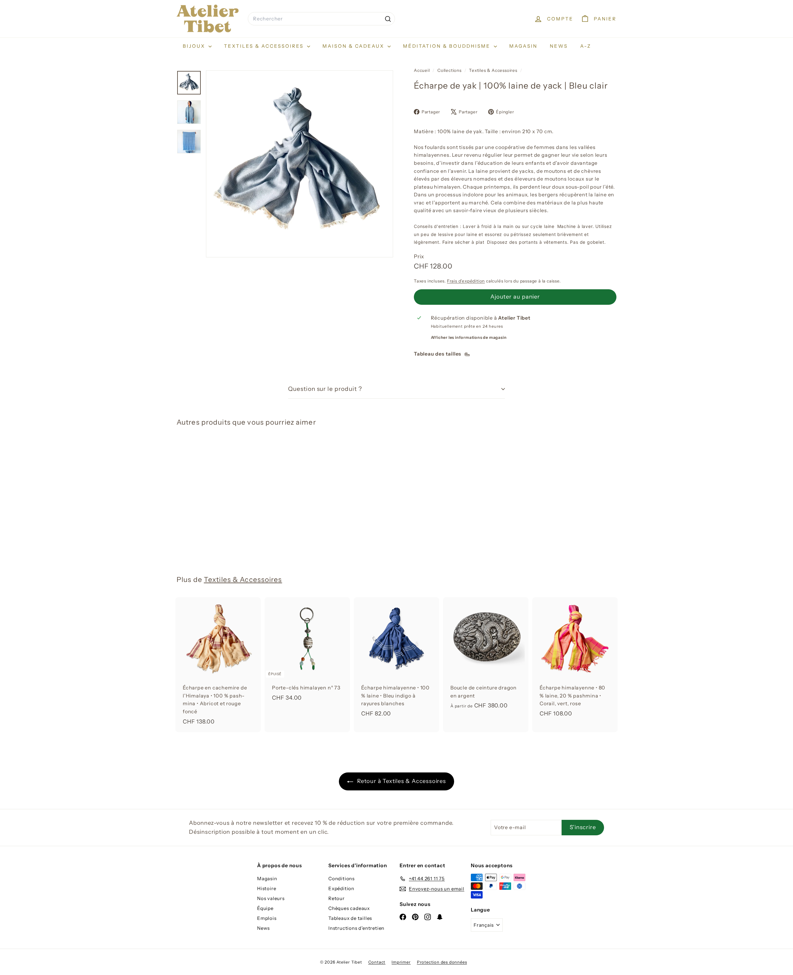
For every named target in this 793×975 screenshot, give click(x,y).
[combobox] (321, 19)
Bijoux (195, 46)
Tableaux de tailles (350, 918)
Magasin (523, 46)
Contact (377, 962)
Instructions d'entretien (356, 928)
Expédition (341, 888)
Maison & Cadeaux (354, 46)
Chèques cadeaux (349, 908)
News (559, 46)
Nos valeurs (271, 898)
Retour (336, 898)
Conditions (341, 878)
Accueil (422, 70)
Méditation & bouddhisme (447, 46)
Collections (450, 70)
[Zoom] (299, 164)
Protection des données (442, 962)
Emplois (267, 918)
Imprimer (401, 962)
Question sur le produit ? (325, 388)
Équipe (265, 908)
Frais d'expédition (466, 280)
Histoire (266, 888)
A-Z (585, 46)
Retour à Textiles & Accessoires (401, 781)
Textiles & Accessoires (264, 46)
